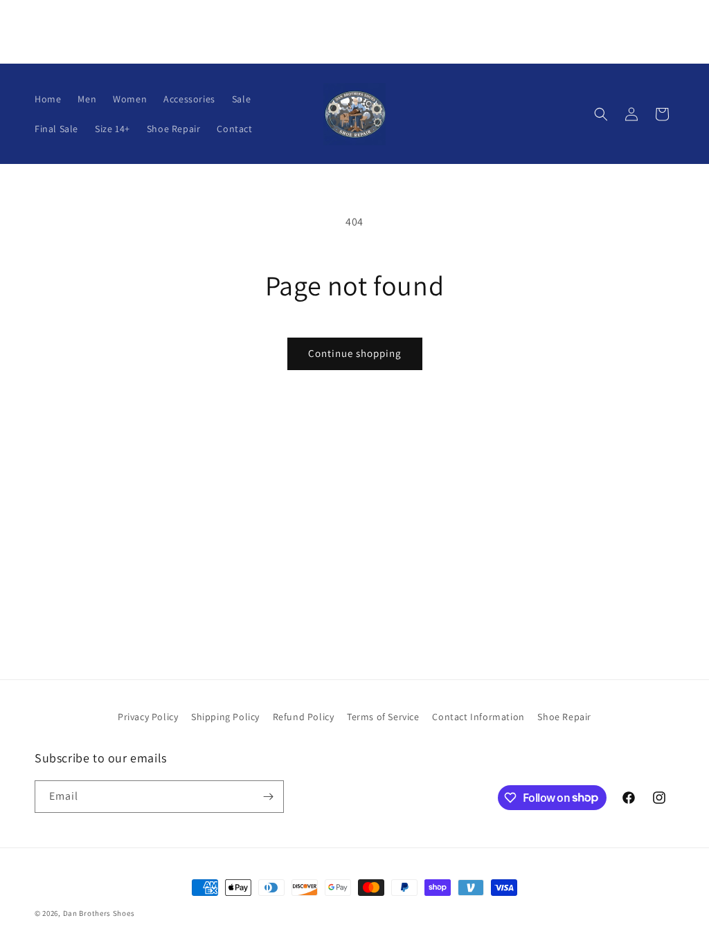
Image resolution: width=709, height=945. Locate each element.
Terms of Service (383, 716)
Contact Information (478, 716)
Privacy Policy (148, 716)
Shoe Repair (564, 716)
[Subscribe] (268, 796)
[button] (601, 114)
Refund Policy (303, 716)
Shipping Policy (225, 716)
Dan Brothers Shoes (99, 913)
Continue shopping (355, 353)
